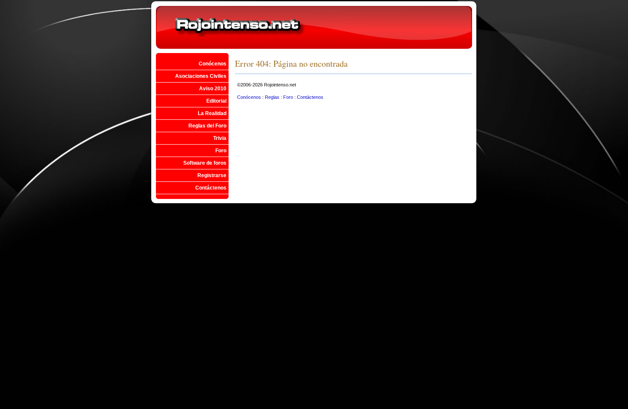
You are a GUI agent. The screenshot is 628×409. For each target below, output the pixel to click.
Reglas (273, 97)
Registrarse (211, 175)
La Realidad (212, 113)
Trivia (219, 138)
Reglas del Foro (207, 126)
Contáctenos (210, 188)
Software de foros (204, 163)
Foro (220, 151)
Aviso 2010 (212, 89)
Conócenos (212, 64)
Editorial (216, 101)
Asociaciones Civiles (200, 76)
